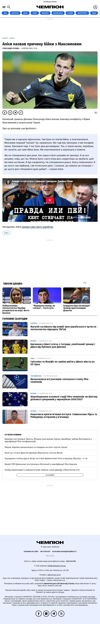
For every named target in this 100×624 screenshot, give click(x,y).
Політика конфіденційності (64, 551)
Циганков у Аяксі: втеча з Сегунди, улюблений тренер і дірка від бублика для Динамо (62, 345)
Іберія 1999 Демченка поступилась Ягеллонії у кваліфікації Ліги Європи (41, 464)
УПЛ (5, 13)
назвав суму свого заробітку (37, 226)
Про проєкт (45, 551)
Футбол (15, 13)
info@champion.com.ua (57, 566)
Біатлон (45, 13)
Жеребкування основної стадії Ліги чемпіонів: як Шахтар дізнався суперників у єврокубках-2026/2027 (63, 398)
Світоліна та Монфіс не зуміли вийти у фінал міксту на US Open (62, 363)
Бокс (25, 13)
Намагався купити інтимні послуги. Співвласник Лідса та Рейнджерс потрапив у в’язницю (63, 415)
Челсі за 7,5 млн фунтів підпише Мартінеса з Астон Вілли (33, 453)
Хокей (70, 13)
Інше (94, 13)
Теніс (35, 13)
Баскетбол (58, 13)
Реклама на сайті (31, 551)
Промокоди (50, 556)
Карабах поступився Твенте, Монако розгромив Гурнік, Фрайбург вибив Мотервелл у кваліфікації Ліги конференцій (48, 440)
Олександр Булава (10, 48)
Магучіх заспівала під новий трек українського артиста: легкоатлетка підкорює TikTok (63, 328)
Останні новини (13, 434)
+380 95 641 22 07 (54, 575)
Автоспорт (82, 13)
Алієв (6, 233)
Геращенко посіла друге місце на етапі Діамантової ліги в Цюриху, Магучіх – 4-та (46, 458)
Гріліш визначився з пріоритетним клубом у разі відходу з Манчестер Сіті (42, 470)
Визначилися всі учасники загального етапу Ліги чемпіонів (59, 380)
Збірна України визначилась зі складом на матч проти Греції (36, 447)
